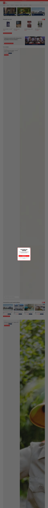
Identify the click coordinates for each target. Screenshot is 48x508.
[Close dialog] (29, 248)
